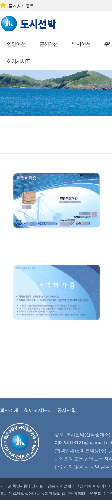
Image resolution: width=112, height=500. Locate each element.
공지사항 (66, 410)
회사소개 (9, 410)
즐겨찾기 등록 (21, 5)
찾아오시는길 (38, 410)
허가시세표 (18, 61)
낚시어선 (81, 44)
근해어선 (48, 44)
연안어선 (16, 44)
